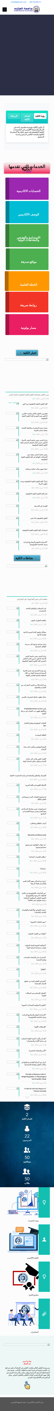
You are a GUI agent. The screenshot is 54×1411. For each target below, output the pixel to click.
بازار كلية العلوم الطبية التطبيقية (36, 494)
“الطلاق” (43, 969)
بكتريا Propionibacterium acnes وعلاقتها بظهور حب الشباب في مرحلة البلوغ (33, 711)
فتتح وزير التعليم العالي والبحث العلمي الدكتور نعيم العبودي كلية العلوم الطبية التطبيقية (34, 416)
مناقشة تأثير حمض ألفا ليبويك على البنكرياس (32, 599)
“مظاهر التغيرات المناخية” (37, 857)
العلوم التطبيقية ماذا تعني (38, 518)
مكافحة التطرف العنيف (38, 620)
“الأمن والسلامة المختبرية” (37, 1051)
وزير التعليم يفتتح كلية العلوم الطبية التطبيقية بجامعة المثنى (29, 395)
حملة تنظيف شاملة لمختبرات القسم (34, 697)
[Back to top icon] (48, 1405)
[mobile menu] (5, 9)
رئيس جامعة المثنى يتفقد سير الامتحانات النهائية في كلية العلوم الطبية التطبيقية (34, 457)
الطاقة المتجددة (40, 735)
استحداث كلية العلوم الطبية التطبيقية (34, 530)
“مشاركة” (43, 869)
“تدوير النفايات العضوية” (38, 922)
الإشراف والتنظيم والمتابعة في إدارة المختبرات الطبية (28, 775)
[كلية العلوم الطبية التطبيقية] (27, 9)
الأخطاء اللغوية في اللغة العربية (35, 785)
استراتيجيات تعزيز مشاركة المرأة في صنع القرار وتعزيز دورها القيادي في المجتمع (33, 811)
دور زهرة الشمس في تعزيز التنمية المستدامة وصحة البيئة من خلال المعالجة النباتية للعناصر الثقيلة (34, 673)
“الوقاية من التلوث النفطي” (37, 934)
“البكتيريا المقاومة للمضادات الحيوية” (33, 1005)
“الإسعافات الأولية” (40, 1027)
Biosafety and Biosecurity (37, 835)
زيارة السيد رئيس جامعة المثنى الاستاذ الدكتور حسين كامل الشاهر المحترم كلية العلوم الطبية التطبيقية (33, 442)
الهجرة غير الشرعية (40, 506)
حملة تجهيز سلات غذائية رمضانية (36, 469)
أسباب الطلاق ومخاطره (38, 823)
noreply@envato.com (18, 2)
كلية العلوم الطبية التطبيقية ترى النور (35, 404)
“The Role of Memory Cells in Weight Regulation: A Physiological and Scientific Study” (33, 1076)
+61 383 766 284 (35, 2)
